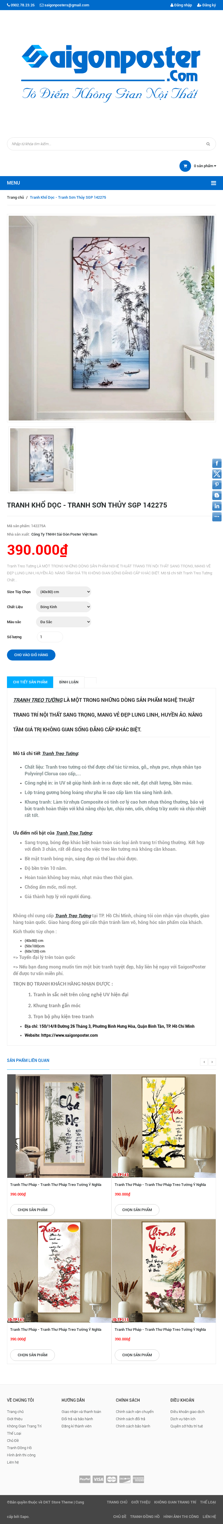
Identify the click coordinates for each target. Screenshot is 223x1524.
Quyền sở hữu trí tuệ (186, 1426)
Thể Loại (14, 1433)
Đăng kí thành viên (76, 1426)
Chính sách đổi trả (130, 1419)
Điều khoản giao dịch (187, 1411)
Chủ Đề (13, 1440)
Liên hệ (13, 1462)
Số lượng (14, 637)
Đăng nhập (182, 5)
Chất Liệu (15, 607)
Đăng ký (209, 5)
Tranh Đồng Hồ (19, 1448)
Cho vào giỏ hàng (31, 655)
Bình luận (68, 682)
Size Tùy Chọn (18, 592)
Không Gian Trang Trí (24, 1426)
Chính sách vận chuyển (135, 1411)
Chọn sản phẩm (32, 1210)
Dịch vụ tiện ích (182, 1419)
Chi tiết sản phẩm (30, 682)
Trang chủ (15, 197)
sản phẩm (204, 166)
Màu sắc (14, 622)
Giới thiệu (14, 1419)
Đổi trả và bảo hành (77, 1419)
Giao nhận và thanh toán (81, 1411)
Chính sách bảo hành (133, 1426)
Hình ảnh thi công (21, 1455)
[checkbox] (117, 1026)
